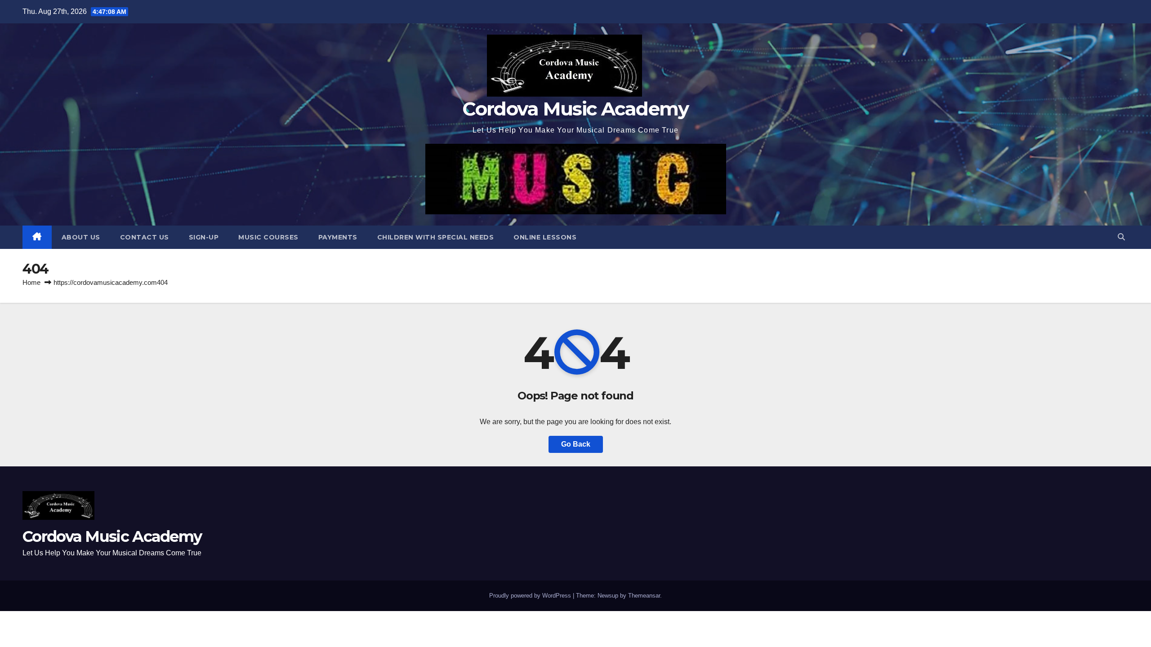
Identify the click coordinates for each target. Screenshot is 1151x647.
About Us (81, 237)
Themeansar (644, 595)
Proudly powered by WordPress (531, 595)
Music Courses (268, 237)
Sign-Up (204, 237)
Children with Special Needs (435, 237)
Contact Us (144, 237)
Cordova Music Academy (575, 108)
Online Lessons (544, 237)
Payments (337, 237)
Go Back (575, 444)
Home (31, 282)
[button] (1121, 237)
